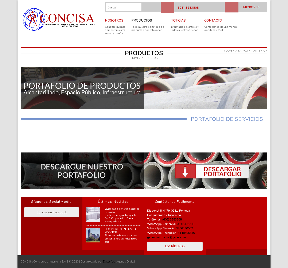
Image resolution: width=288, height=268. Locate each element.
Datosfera (109, 262)
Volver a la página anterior (245, 50)
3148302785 (250, 7)
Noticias (178, 20)
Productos (141, 20)
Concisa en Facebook (51, 212)
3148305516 (186, 233)
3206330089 (184, 228)
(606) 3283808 (187, 8)
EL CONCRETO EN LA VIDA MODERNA (120, 230)
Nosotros (114, 20)
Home (135, 58)
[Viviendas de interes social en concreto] (93, 214)
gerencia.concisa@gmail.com (166, 237)
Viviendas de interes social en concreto (122, 210)
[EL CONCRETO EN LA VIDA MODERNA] (93, 235)
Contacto (213, 20)
